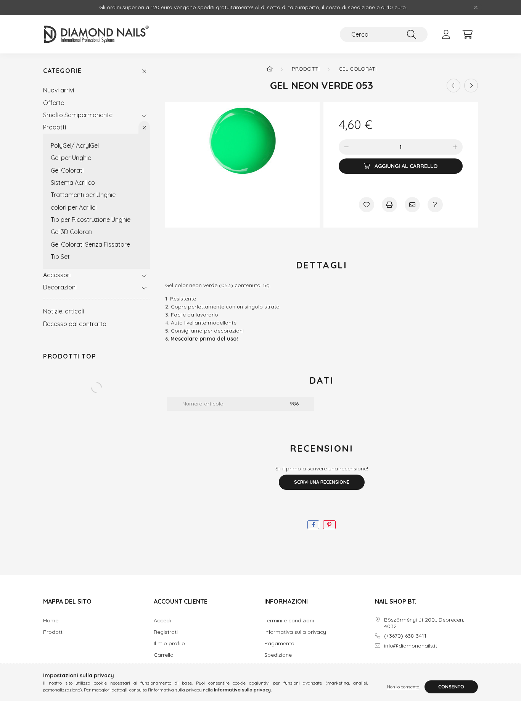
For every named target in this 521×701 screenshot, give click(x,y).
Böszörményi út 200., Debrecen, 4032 (424, 623)
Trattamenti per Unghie (83, 195)
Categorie (62, 70)
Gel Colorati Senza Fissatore (90, 244)
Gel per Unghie (71, 158)
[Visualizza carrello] (467, 34)
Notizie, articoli (63, 311)
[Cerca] (411, 34)
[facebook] (313, 524)
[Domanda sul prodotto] (435, 204)
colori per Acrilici (73, 207)
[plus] (455, 147)
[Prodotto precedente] (453, 85)
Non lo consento (403, 687)
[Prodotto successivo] (471, 85)
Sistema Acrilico (73, 182)
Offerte (53, 103)
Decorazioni (60, 287)
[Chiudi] (476, 7)
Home (50, 620)
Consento (451, 687)
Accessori (57, 275)
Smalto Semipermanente (78, 115)
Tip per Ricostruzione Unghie (90, 219)
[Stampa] (389, 204)
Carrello (164, 655)
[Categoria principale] (270, 68)
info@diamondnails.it (410, 646)
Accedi (162, 620)
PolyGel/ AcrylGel (75, 145)
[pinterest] (329, 524)
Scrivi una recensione (321, 482)
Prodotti (54, 127)
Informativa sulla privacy (295, 632)
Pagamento (279, 643)
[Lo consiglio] (412, 204)
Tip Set (60, 256)
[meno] (346, 147)
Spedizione (278, 655)
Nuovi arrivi (58, 90)
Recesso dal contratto (74, 324)
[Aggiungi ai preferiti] (366, 204)
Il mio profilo (169, 643)
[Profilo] (445, 34)
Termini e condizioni (289, 620)
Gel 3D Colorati (71, 232)
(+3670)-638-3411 (405, 636)
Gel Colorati (67, 170)
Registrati (166, 632)
